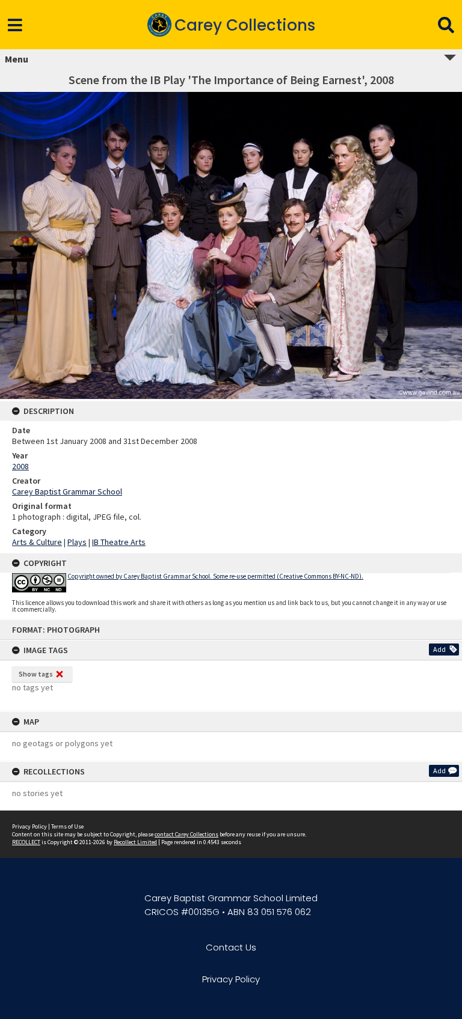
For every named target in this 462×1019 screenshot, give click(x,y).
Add (439, 649)
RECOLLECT (26, 842)
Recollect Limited (135, 842)
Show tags (36, 673)
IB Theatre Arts (119, 542)
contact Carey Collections (186, 834)
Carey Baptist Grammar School (67, 491)
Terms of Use (67, 826)
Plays (77, 542)
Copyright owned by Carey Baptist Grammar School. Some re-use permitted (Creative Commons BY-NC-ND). (215, 576)
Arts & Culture (37, 542)
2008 (20, 466)
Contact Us (231, 947)
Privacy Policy (29, 826)
